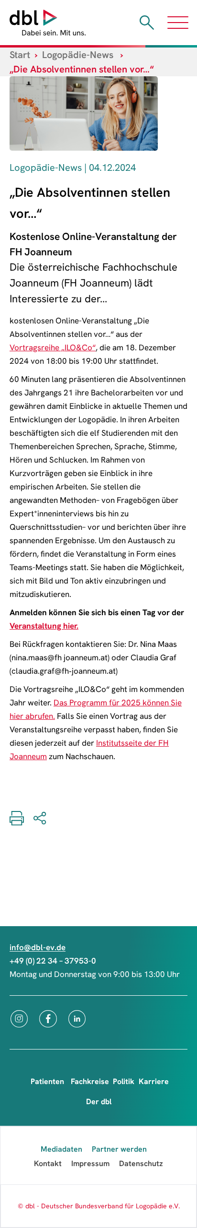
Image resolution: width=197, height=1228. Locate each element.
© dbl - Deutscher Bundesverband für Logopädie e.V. (99, 1206)
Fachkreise (90, 1081)
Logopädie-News (77, 54)
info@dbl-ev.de (38, 947)
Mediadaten (61, 1149)
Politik (123, 1081)
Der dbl (98, 1102)
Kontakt (48, 1163)
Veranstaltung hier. (44, 625)
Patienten (47, 1081)
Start (20, 54)
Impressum (90, 1163)
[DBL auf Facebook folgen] (48, 1018)
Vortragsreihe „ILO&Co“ (53, 347)
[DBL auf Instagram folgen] (19, 1018)
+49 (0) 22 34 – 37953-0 (53, 960)
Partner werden (119, 1149)
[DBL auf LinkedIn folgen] (77, 1018)
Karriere (154, 1081)
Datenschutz (141, 1163)
